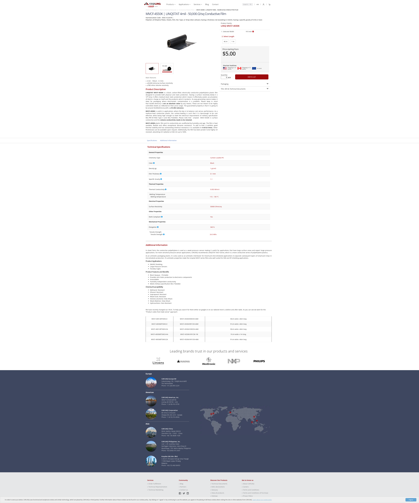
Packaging (224, 84)
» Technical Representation (157, 487)
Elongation (153, 227)
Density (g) (152, 168)
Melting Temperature (157, 194)
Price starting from (230, 49)
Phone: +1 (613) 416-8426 (170, 417)
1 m (233, 41)
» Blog (181, 484)
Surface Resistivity (155, 207)
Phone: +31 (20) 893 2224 (170, 386)
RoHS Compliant (155, 217)
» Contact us (183, 490)
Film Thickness (154, 174)
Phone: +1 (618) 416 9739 (170, 404)
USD (257, 4)
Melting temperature (158, 197)
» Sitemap (214, 496)
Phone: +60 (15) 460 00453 (170, 465)
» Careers (245, 487)
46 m (225, 41)
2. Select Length (228, 36)
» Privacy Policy (247, 496)
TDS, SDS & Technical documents (233, 89)
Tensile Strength (155, 232)
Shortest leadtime (229, 65)
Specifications (152, 140)
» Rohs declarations (217, 487)
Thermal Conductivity (156, 189)
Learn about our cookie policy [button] (262, 500)
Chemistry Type (154, 158)
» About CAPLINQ (248, 484)
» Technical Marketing (155, 490)
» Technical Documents (218, 484)
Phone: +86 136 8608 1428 (170, 435)
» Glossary (214, 490)
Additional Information (168, 140)
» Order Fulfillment (154, 484)
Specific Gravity (154, 179)
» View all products (217, 493)
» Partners (182, 487)
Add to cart (252, 77)
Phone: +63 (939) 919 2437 (170, 450)
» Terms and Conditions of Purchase (255, 493)
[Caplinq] (152, 4)
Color (151, 163)
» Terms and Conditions (250, 490)
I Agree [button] (411, 500)
